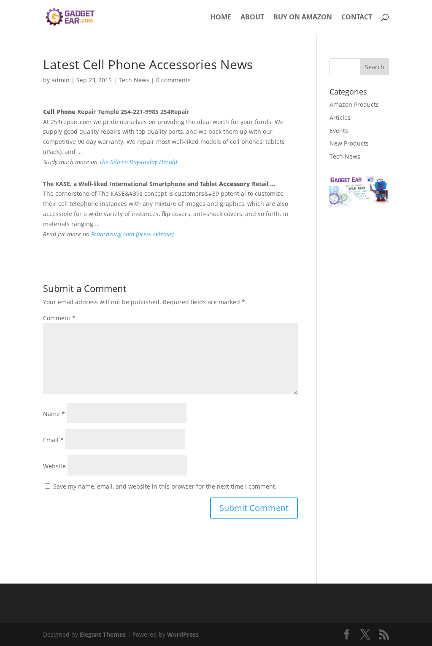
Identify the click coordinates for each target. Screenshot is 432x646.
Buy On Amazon (302, 18)
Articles (340, 118)
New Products (349, 143)
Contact (356, 18)
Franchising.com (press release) (132, 234)
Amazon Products (354, 104)
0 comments (173, 80)
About (252, 18)
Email (53, 440)
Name (54, 414)
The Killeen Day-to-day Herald (138, 162)
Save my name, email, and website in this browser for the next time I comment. (165, 486)
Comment (59, 318)
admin (60, 80)
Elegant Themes (103, 634)
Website (54, 466)
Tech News (134, 80)
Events (338, 131)
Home (221, 18)
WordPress (183, 634)
